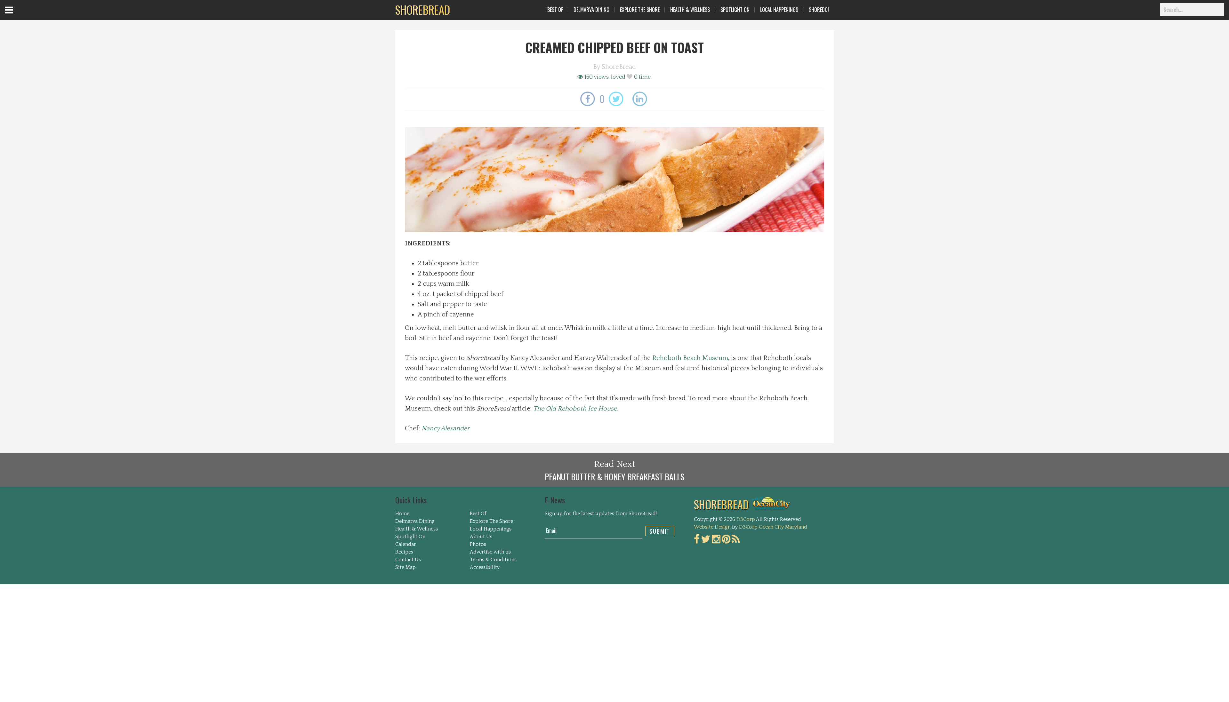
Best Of (555, 9)
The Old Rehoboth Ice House (575, 408)
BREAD (422, 10)
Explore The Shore (640, 9)
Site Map (405, 567)
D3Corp (745, 519)
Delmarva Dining (591, 9)
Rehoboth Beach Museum (690, 358)
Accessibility (485, 567)
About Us (481, 536)
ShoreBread (619, 66)
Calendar (405, 544)
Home (402, 513)
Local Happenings (779, 9)
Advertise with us (490, 552)
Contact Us (408, 559)
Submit (659, 531)
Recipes (404, 552)
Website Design (712, 527)
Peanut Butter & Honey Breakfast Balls (614, 476)
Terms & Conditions (493, 559)
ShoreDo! (819, 9)
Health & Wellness (690, 9)
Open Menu (17, 15)
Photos (478, 544)
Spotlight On (735, 9)
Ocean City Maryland (783, 527)
